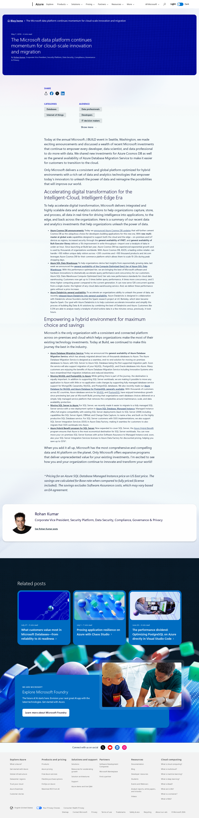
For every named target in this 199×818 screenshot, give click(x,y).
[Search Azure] (164, 4)
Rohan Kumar (19, 57)
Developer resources (139, 774)
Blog (133, 769)
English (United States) (24, 808)
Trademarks (120, 812)
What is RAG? (166, 799)
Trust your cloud (16, 784)
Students (134, 779)
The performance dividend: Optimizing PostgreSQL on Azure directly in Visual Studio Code (154, 634)
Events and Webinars (139, 784)
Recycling (147, 812)
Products (61, 4)
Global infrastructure (18, 774)
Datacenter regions (17, 779)
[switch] (180, 4)
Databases (51, 109)
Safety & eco (135, 812)
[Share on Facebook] (51, 93)
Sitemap (65, 812)
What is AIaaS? (167, 784)
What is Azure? (16, 764)
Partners (102, 4)
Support (75, 781)
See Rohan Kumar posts (46, 529)
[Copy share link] (46, 93)
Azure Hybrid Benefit (144, 428)
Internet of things (55, 115)
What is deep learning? (170, 779)
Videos (134, 796)
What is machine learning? (171, 774)
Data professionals (91, 109)
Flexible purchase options (52, 779)
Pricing (89, 4)
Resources (116, 4)
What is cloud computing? (171, 764)
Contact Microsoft (80, 812)
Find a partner (105, 776)
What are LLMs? (167, 789)
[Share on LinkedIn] (63, 93)
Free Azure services (49, 774)
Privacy (94, 812)
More (129, 4)
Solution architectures (80, 776)
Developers (87, 115)
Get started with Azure (19, 769)
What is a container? (169, 794)
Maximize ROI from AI (51, 789)
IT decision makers (91, 120)
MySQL (100, 392)
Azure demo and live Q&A (82, 786)
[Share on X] (57, 93)
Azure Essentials (16, 789)
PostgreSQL (114, 392)
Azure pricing (47, 769)
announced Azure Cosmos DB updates (112, 230)
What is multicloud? (169, 769)
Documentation (137, 764)
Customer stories (17, 794)
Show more (87, 127)
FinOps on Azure (48, 784)
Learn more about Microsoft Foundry (46, 712)
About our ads (161, 812)
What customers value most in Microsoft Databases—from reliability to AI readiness (41, 634)
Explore (49, 4)
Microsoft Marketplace (109, 771)
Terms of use (107, 812)
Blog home (17, 20)
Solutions (75, 4)
